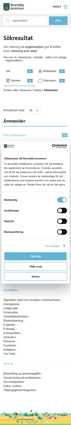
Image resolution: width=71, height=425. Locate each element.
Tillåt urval (35, 266)
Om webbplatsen (13, 381)
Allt (18, 71)
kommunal (25, 57)
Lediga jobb (11, 308)
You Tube (9, 353)
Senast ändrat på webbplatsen (22, 377)
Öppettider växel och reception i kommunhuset (32, 299)
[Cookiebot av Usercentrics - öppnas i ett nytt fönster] (52, 146)
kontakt (38, 57)
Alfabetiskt (51, 90)
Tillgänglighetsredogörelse (19, 390)
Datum (38, 90)
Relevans (26, 90)
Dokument (53, 80)
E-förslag (9, 328)
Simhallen (10, 337)
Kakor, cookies (12, 385)
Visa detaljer (52, 245)
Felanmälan (11, 312)
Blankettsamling (13, 320)
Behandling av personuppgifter (22, 373)
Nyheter (21, 80)
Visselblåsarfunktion (16, 316)
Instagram (9, 349)
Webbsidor (53, 71)
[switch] (62, 210)
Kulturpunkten (12, 333)
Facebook (9, 345)
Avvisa (35, 276)
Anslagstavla (11, 304)
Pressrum (9, 341)
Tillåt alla (35, 256)
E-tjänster (9, 324)
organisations (14, 60)
